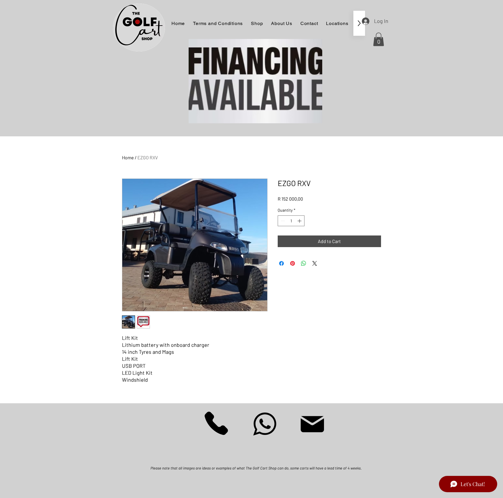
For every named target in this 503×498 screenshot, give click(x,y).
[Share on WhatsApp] (303, 263)
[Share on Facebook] (281, 263)
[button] (378, 39)
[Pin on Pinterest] (292, 263)
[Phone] (216, 423)
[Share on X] (314, 263)
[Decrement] (282, 221)
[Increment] (300, 221)
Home (128, 157)
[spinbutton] (291, 221)
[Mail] (312, 424)
